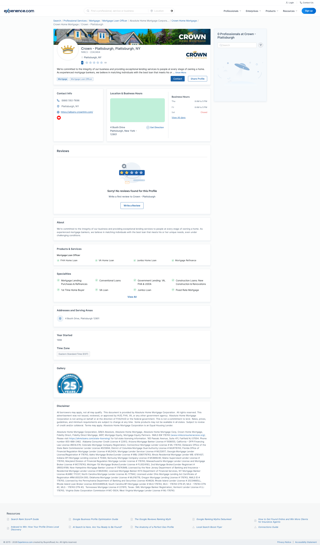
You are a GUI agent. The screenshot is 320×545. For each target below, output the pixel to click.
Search (57, 20)
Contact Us (308, 2)
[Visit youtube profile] (59, 118)
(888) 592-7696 (71, 100)
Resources (289, 11)
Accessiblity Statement (306, 542)
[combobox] (118, 11)
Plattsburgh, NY (70, 106)
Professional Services (75, 20)
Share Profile (197, 78)
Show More (180, 72)
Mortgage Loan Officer (114, 20)
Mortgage (94, 20)
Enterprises (252, 11)
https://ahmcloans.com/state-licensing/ (89, 438)
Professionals (231, 11)
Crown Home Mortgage (184, 20)
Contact (177, 78)
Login (291, 2)
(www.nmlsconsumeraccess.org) (188, 435)
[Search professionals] (171, 11)
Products (271, 11)
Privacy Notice (284, 542)
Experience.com (25, 542)
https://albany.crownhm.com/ (77, 111)
